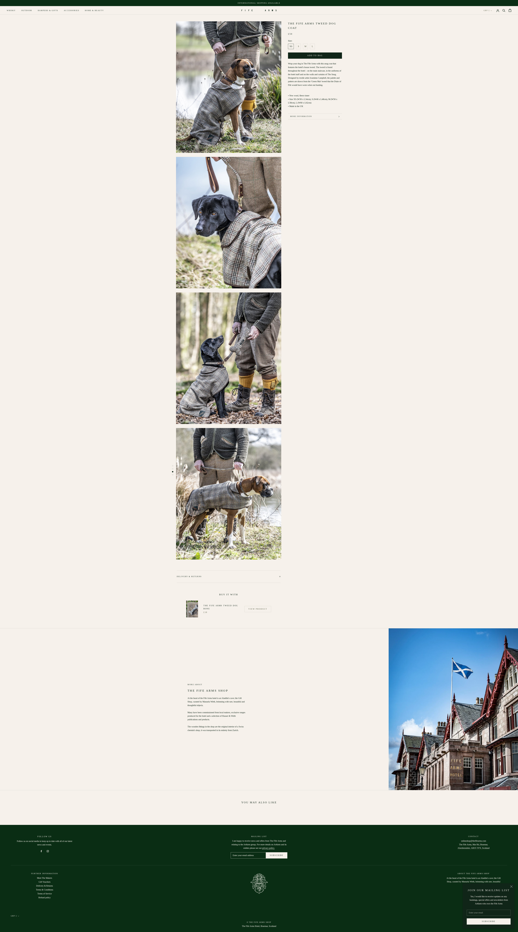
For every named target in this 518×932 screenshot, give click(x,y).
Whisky (11, 10)
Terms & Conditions (44, 890)
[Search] (503, 10)
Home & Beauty (94, 10)
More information (301, 116)
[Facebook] (41, 851)
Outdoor (26, 10)
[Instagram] (48, 851)
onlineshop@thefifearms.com (473, 841)
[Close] (511, 886)
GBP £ (487, 10)
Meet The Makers (44, 878)
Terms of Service (44, 893)
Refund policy (44, 897)
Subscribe (488, 921)
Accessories (71, 10)
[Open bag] (510, 10)
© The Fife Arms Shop (259, 922)
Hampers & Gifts (48, 10)
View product (257, 609)
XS (290, 46)
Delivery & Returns (189, 576)
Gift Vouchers (44, 882)
